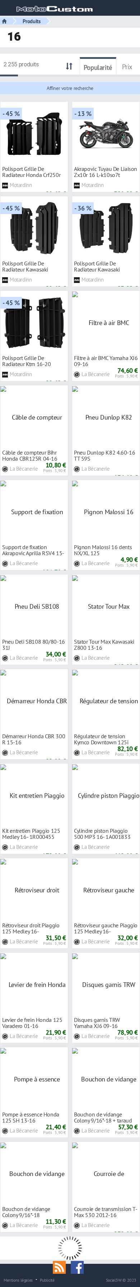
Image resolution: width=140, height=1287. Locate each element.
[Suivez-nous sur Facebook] (79, 1266)
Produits (32, 21)
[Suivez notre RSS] (62, 1266)
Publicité (47, 1280)
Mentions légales (18, 1280)
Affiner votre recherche (70, 88)
